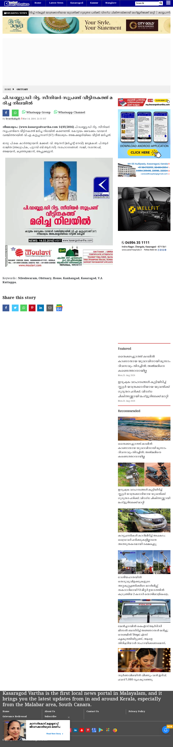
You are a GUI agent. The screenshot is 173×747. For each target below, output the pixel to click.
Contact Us (92, 711)
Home (37, 3)
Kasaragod (76, 3)
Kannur (94, 3)
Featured (124, 349)
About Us (50, 711)
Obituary (22, 89)
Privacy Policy (137, 711)
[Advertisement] (86, 62)
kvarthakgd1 (13, 119)
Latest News (56, 3)
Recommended (129, 411)
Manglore (110, 3)
